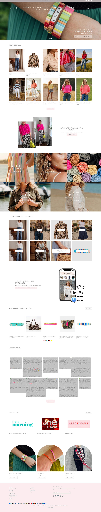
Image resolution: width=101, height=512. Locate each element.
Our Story (32, 488)
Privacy (10, 498)
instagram (50, 401)
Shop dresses (17, 171)
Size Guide (11, 490)
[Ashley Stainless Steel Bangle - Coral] (45, 340)
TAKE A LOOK (13, 477)
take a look (69, 477)
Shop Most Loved (75, 200)
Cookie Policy (11, 500)
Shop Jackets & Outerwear (25, 200)
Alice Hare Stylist (69, 433)
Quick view (17, 70)
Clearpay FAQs (12, 493)
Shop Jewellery (50, 171)
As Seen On (73, 7)
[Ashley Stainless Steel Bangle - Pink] (43, 340)
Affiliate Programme (13, 495)
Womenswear (40, 7)
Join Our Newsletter (50, 9)
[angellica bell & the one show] (50, 424)
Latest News (32, 490)
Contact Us (32, 487)
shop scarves (84, 171)
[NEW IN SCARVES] (78, 458)
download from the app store (26, 287)
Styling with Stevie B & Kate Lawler (17, 433)
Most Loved (63, 9)
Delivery (10, 487)
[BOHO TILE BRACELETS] (22, 458)
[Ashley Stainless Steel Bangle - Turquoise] (46, 340)
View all (50, 108)
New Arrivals (28, 7)
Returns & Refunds (12, 488)
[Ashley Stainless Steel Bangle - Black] (48, 340)
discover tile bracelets (83, 36)
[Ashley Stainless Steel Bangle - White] (53, 340)
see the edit (72, 134)
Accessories (51, 7)
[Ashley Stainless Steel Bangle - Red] (49, 340)
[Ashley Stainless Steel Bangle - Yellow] (51, 340)
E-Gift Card (37, 9)
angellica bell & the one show (44, 433)
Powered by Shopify (50, 507)
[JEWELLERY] (50, 458)
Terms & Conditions (12, 496)
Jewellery (62, 7)
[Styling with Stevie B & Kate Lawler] (22, 424)
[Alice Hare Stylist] (78, 424)
